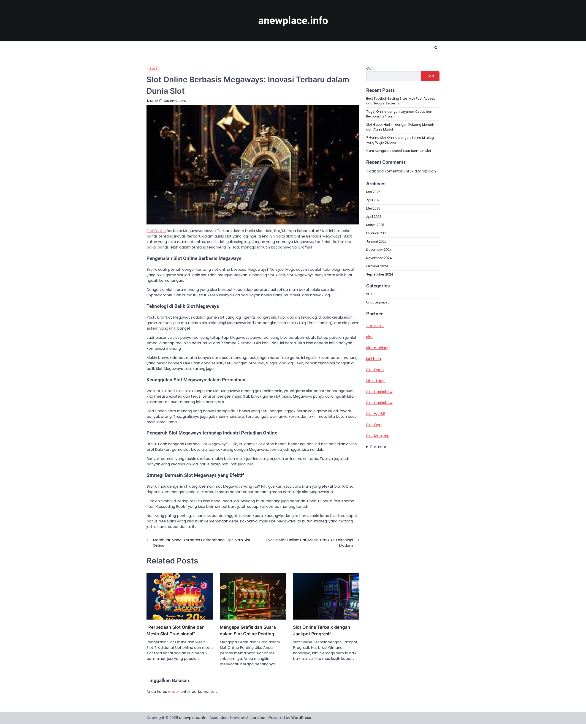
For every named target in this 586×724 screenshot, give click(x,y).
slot (369, 336)
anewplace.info (293, 20)
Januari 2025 (376, 241)
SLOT (153, 69)
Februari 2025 (377, 233)
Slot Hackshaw (379, 391)
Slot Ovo (373, 424)
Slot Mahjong (377, 435)
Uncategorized (378, 302)
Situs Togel (375, 380)
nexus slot (375, 325)
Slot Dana (375, 369)
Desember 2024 (379, 249)
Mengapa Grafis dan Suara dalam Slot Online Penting (248, 631)
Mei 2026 (373, 192)
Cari (370, 68)
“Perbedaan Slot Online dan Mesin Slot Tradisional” (175, 631)
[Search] (436, 47)
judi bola (373, 358)
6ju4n (154, 101)
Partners (378, 446)
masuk (174, 691)
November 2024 (379, 258)
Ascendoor (256, 717)
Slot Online (156, 230)
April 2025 (373, 216)
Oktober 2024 (377, 266)
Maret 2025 (375, 225)
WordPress (301, 717)
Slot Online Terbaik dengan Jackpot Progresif (321, 631)
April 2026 (374, 200)
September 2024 (379, 274)
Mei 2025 (373, 208)
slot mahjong (378, 347)
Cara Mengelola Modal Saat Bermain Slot (398, 150)
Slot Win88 (375, 413)
